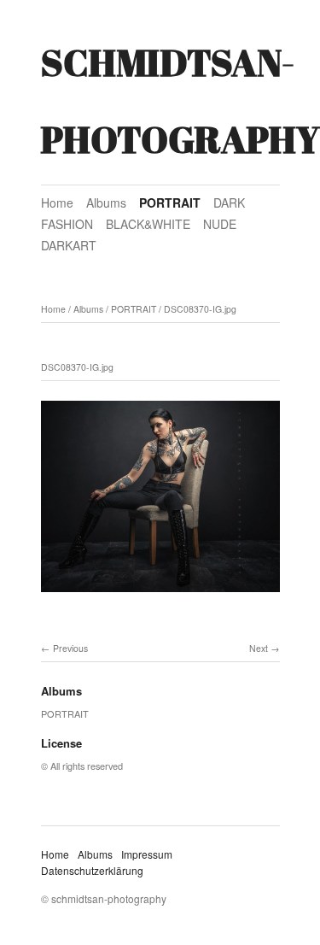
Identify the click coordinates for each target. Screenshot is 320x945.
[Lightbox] (160, 593)
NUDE (219, 223)
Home (57, 202)
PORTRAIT (170, 202)
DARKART (68, 245)
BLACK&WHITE (148, 223)
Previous (70, 648)
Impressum (146, 854)
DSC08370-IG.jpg (200, 308)
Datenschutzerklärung (92, 870)
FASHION (67, 223)
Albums (106, 202)
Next (258, 648)
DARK (229, 202)
